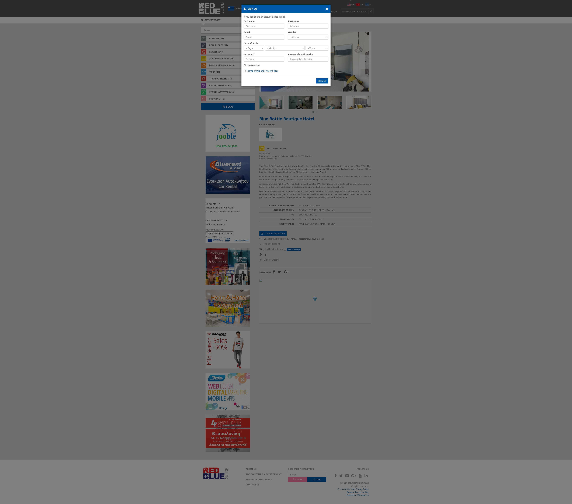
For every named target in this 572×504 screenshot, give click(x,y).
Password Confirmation (300, 54)
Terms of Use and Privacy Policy (262, 70)
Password (249, 54)
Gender (292, 32)
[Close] (327, 9)
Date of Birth (251, 43)
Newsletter (253, 65)
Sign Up (322, 80)
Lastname (293, 21)
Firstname (249, 21)
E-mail (247, 32)
